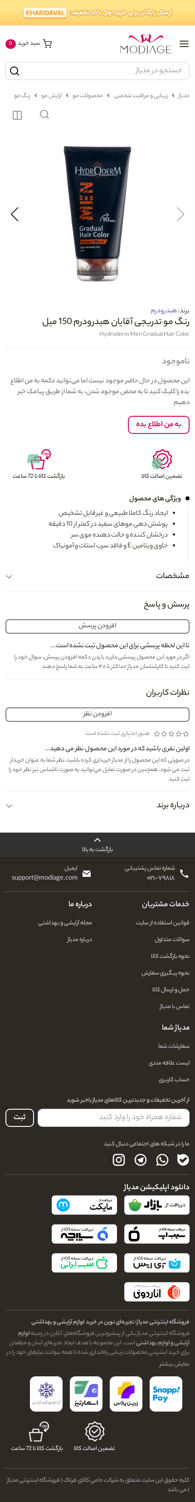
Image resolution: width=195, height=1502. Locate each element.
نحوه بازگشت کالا (170, 956)
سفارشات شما (174, 1046)
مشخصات (173, 577)
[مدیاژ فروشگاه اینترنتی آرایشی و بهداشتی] (146, 44)
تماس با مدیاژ (175, 1007)
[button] (44, 115)
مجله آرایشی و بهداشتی (65, 923)
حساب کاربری (174, 1080)
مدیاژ (184, 96)
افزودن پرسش (97, 626)
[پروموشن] (97, 12)
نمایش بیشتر (175, 1364)
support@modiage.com (45, 878)
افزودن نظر (97, 714)
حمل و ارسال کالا (171, 990)
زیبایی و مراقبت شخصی (141, 96)
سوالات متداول (172, 940)
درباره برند (173, 806)
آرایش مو (51, 96)
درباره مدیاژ (80, 940)
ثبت (20, 1118)
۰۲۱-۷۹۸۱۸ (161, 878)
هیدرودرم (164, 311)
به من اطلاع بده (158, 425)
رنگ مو (22, 96)
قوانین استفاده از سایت (163, 923)
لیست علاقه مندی (169, 1063)
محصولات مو (88, 96)
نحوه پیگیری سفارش (165, 973)
